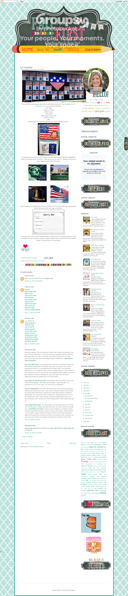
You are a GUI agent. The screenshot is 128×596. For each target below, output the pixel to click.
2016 (85, 382)
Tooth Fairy (87, 488)
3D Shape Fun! (96, 259)
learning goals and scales (92, 471)
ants (82, 447)
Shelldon (95, 484)
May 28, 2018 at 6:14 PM (32, 344)
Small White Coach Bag (35, 409)
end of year (90, 457)
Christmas (92, 451)
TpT (93, 488)
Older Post (73, 443)
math (83, 474)
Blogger (72, 590)
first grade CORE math (93, 458)
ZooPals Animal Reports (96, 290)
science (84, 484)
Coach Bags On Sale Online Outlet (35, 380)
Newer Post (24, 443)
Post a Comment (28, 437)
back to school (96, 447)
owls (90, 480)
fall (94, 457)
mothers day (94, 476)
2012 (85, 393)
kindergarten (90, 470)
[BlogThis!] (47, 258)
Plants (98, 480)
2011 (85, 421)
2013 (85, 391)
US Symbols (88, 401)
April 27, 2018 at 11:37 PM (32, 312)
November (103, 478)
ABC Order (98, 442)
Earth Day (84, 457)
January (87, 418)
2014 (85, 388)
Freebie (84, 461)
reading (88, 482)
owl (87, 480)
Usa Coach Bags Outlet (32, 364)
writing (103, 493)
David (93, 453)
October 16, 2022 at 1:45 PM (33, 433)
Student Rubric (90, 486)
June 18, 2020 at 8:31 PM (32, 419)
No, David (94, 217)
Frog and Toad (93, 461)
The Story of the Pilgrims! (96, 335)
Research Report (97, 482)
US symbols (42, 260)
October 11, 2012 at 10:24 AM (33, 281)
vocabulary (102, 490)
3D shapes (90, 442)
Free (104, 459)
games (99, 461)
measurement (84, 476)
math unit (102, 474)
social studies (28, 260)
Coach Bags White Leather (33, 405)
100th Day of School (97, 245)
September (90, 484)
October (87, 396)
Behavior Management (96, 449)
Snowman (100, 484)
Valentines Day (92, 490)
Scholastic (39, 159)
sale (105, 482)
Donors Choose (101, 455)
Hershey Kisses (98, 466)
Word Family (88, 493)
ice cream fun (90, 468)
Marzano (103, 472)
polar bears (103, 480)
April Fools (86, 447)
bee (105, 447)
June (86, 407)
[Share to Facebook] (51, 258)
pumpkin (83, 482)
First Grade (99, 457)
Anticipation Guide (100, 444)
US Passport (35, 260)
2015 (85, 385)
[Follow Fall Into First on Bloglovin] (89, 132)
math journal (92, 474)
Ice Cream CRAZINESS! (95, 349)
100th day (83, 442)
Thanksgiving (99, 486)
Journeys (84, 470)
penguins (94, 480)
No (89, 478)
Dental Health (91, 455)
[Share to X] (49, 258)
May (86, 410)
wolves (82, 493)
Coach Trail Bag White (31, 388)
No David (93, 478)
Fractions (100, 459)
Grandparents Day (90, 464)
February (88, 415)
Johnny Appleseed (101, 467)
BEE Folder (84, 449)
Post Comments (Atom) (36, 446)
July (86, 404)
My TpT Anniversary (91, 398)
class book (98, 451)
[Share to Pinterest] (52, 258)
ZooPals (83, 495)
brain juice (86, 451)
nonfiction (98, 478)
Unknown (28, 275)
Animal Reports (90, 444)
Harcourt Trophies (87, 466)
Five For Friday (96, 320)
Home (49, 443)
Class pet (103, 451)
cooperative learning (86, 453)
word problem (95, 493)
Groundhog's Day (101, 464)
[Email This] (45, 258)
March (87, 412)
